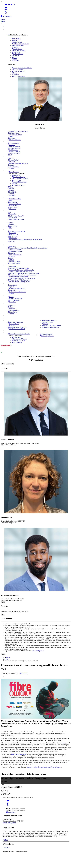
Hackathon (12, 302)
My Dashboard (6, 16)
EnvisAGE (12, 233)
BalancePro (12, 214)
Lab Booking (13, 202)
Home (8, 29)
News (6, 315)
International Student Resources (18, 163)
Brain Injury (12, 246)
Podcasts (11, 188)
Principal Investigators (15, 298)
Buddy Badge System (16, 216)
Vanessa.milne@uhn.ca (9, 822)
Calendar (12, 165)
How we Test (13, 226)
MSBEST (12, 256)
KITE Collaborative (19, 76)
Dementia (12, 253)
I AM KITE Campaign (19, 182)
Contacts (11, 193)
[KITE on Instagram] (14, 5)
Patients (6, 330)
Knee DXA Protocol (15, 255)
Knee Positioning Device (16, 219)
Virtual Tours (13, 207)
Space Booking (13, 205)
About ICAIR (13, 285)
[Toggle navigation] (1, 23)
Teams (15, 73)
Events (6, 317)
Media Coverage (14, 172)
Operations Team (14, 310)
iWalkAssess (13, 217)
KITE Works (17, 180)
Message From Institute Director (22, 68)
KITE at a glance (18, 69)
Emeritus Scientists (14, 151)
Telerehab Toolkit (14, 263)
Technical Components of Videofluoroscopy (22, 278)
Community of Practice (20, 339)
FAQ (10, 228)
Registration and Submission (17, 292)
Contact (11, 168)
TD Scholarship (14, 167)
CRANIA (12, 305)
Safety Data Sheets (14, 261)
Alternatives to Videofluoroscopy (19, 268)
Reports (11, 190)
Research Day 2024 (19, 340)
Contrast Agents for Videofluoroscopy (20, 271)
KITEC (11, 158)
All (10, 212)
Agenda (11, 287)
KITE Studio (13, 238)
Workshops (12, 209)
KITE (6, 31)
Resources (12, 161)
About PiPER (17, 337)
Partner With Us (5, 345)
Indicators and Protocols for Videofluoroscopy (22, 275)
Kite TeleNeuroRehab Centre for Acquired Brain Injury (25, 239)
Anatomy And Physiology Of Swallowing (21, 270)
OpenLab (12, 241)
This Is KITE (17, 175)
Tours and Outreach (15, 204)
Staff (10, 155)
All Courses (12, 266)
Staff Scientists (13, 150)
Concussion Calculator (16, 251)
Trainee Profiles (13, 160)
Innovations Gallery (15, 199)
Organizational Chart (19, 71)
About (11, 223)
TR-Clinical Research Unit (17, 231)
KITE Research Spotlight (20, 178)
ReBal (11, 258)
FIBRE (11, 297)
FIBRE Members (14, 300)
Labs (10, 200)
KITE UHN (23, 673)
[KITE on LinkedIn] (9, 5)
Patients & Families (46, 334)
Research (7, 319)
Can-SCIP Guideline (15, 249)
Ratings (11, 224)
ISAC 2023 (12, 192)
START (11, 260)
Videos (11, 187)
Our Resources (17, 342)
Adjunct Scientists (14, 153)
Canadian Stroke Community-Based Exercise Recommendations (28, 248)
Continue (9, 363)
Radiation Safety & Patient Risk (18, 276)
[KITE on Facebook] (11, 5)
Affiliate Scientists (14, 146)
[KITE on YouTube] (6, 5)
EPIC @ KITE (13, 234)
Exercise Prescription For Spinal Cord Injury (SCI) (24, 273)
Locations (16, 74)
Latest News (13, 312)
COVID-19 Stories (18, 185)
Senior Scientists (14, 143)
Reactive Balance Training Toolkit (19, 281)
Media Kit (12, 195)
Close (3, 363)
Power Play (12, 290)
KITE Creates (13, 236)
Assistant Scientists (14, 148)
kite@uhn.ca (11, 812)
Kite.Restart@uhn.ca (38, 651)
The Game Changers (19, 177)
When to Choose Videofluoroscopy (19, 280)
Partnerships (8, 243)
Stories (15, 183)
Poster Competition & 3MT (17, 288)
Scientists (12, 145)
